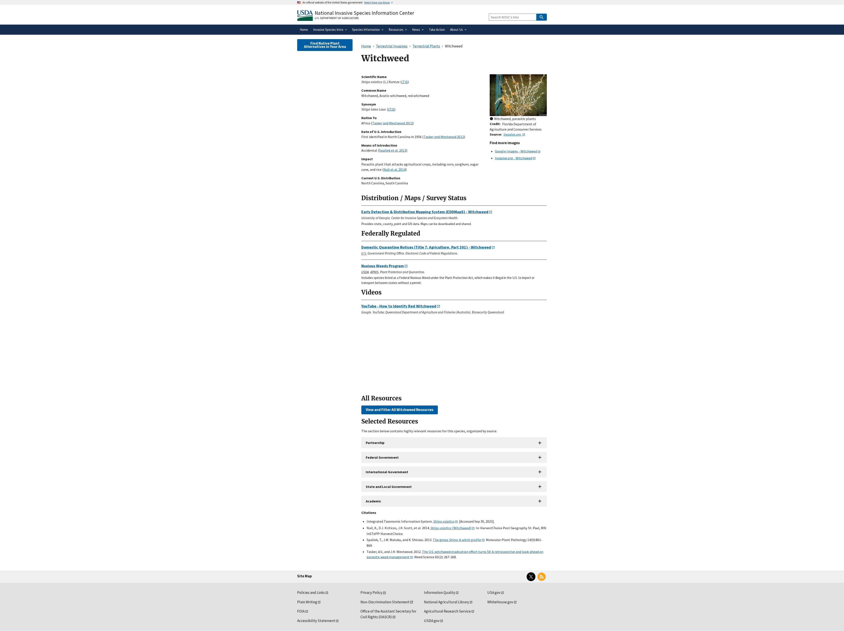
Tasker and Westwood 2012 (392, 123)
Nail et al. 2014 (395, 169)
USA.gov (493, 592)
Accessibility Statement (316, 620)
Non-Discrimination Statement (384, 602)
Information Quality (439, 592)
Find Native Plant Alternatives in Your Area (325, 45)
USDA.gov (432, 620)
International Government (387, 472)
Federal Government (382, 457)
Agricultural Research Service (447, 611)
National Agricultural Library (446, 602)
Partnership (375, 442)
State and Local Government (389, 486)
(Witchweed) (450, 528)
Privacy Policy (371, 592)
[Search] (541, 17)
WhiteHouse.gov (500, 602)
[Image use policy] (491, 119)
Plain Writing (307, 602)
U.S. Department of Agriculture (337, 18)
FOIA (301, 611)
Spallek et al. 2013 (392, 150)
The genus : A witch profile (457, 540)
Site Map (304, 576)
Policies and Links (311, 592)
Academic (373, 501)
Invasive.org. (513, 134)
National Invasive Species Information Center (364, 13)
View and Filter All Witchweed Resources (399, 409)
